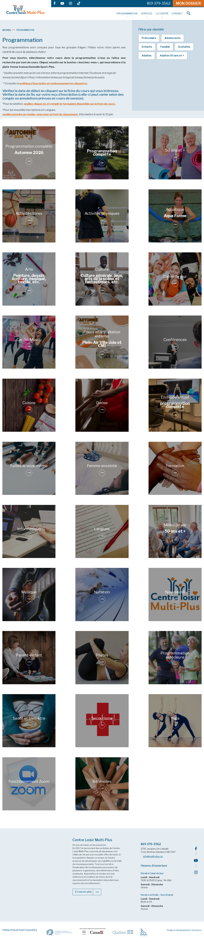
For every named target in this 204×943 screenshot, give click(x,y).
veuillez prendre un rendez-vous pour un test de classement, (40, 114)
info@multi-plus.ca (153, 856)
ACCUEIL (6, 30)
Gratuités (184, 46)
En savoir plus (83, 891)
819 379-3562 (151, 844)
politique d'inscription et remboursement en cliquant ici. (53, 83)
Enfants (147, 46)
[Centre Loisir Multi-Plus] (25, 9)
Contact (177, 13)
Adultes (147, 55)
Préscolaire (149, 38)
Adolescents (172, 38)
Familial (165, 46)
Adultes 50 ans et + (172, 55)
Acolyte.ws (197, 930)
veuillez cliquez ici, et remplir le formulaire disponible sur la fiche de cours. (70, 103)
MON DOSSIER (188, 3)
